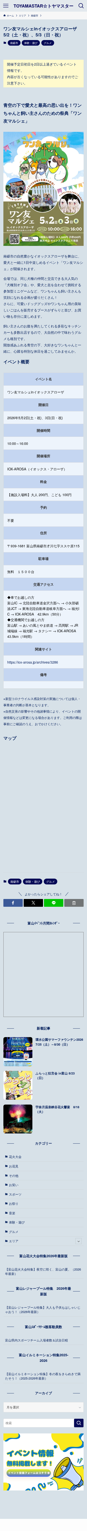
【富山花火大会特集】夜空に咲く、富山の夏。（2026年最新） (43, 1271)
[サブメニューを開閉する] (78, 1241)
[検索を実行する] (79, 1423)
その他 (13, 1175)
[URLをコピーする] (74, 903)
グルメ (48, 43)
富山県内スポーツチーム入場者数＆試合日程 (36, 1340)
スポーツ (15, 1194)
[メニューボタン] (6, 6)
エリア (13, 1241)
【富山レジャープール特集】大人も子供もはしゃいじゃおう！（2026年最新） (42, 1309)
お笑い (13, 1184)
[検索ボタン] (81, 6)
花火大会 (15, 1156)
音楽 (12, 1213)
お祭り (13, 1203)
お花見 (13, 1166)
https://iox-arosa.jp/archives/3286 (32, 662)
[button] (13, 903)
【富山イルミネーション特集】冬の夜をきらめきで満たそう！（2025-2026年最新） (42, 1376)
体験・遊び (30, 43)
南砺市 (14, 43)
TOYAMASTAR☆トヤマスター (43, 6)
